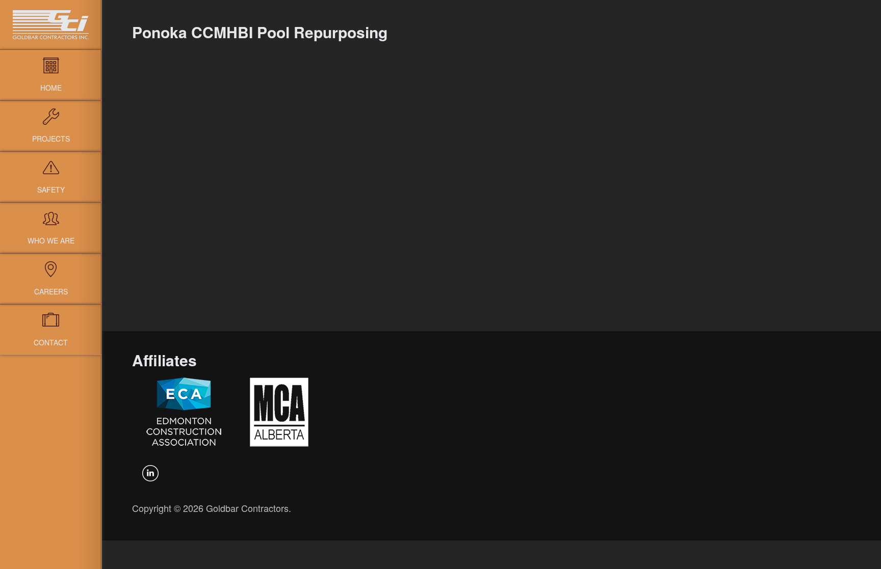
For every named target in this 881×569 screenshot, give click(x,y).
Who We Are (51, 240)
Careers (51, 291)
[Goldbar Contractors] (50, 24)
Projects (51, 138)
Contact (51, 342)
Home (51, 88)
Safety (51, 189)
